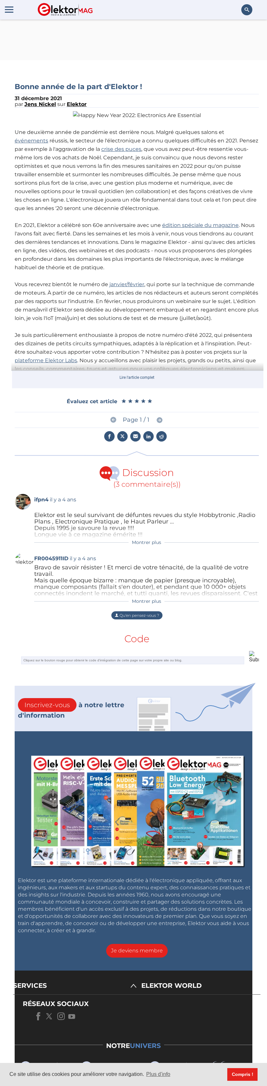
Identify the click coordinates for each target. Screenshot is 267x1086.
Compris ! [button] (242, 1074)
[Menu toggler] (9, 9)
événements (31, 141)
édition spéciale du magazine (200, 225)
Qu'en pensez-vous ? (139, 615)
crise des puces (121, 149)
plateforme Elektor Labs (46, 360)
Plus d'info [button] (158, 1074)
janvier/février (126, 284)
